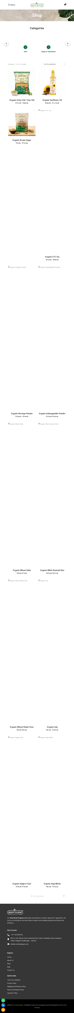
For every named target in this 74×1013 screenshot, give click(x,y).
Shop (9, 964)
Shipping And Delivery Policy (16, 986)
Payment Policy (12, 993)
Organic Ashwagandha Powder (52, 413)
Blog (8, 967)
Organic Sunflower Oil (52, 100)
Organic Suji (52, 727)
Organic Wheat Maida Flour (22, 727)
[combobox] (54, 64)
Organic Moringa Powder (22, 413)
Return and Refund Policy (15, 990)
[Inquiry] (3, 1010)
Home (9, 957)
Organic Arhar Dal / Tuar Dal (21, 100)
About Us (10, 960)
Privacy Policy (11, 983)
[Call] (3, 1005)
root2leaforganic (18, 1005)
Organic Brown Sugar (21, 140)
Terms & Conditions (13, 980)
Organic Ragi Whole (52, 883)
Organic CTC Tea (52, 257)
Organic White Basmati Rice (52, 570)
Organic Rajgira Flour (21, 883)
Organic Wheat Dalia (22, 570)
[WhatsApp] (3, 1000)
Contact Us (11, 970)
